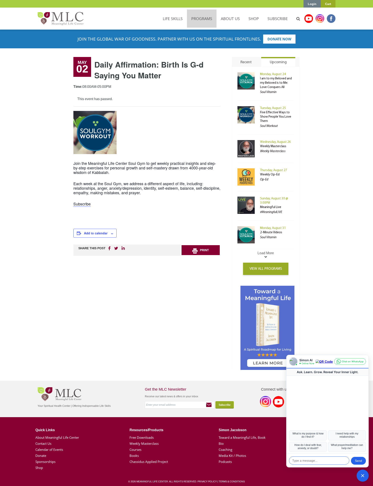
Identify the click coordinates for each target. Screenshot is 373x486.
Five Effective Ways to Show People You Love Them (275, 117)
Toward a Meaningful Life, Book (242, 437)
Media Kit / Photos (232, 455)
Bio (221, 443)
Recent (246, 62)
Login (312, 4)
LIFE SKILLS (173, 18)
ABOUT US (230, 18)
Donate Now (279, 39)
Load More (266, 253)
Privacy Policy (207, 481)
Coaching (225, 449)
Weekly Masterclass (273, 146)
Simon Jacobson (233, 430)
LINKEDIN (123, 248)
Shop (39, 467)
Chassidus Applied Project (149, 461)
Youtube (308, 18)
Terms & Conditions (232, 481)
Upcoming (278, 62)
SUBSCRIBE (277, 18)
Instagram (320, 18)
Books (134, 455)
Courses (135, 449)
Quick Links (45, 430)
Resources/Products (146, 430)
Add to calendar (95, 233)
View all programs (266, 269)
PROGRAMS (201, 18)
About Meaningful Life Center (57, 437)
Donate (40, 455)
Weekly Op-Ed (270, 174)
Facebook (331, 18)
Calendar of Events (49, 449)
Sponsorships (45, 461)
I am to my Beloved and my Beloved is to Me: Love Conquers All (276, 83)
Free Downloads (142, 437)
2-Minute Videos (271, 232)
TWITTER (116, 248)
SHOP (253, 18)
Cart (328, 4)
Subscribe (82, 204)
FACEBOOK (110, 248)
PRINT (204, 250)
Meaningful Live (270, 207)
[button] (363, 476)
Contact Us (43, 443)
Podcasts (225, 461)
